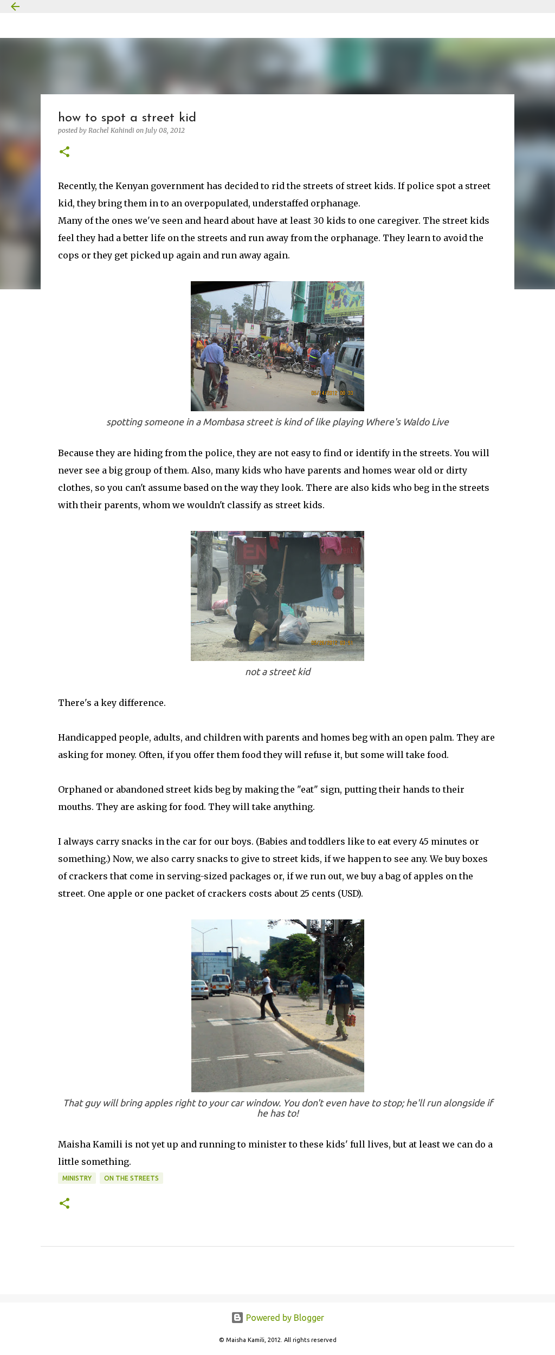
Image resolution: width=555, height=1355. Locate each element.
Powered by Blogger (284, 1317)
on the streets (131, 1178)
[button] (64, 152)
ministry (77, 1178)
